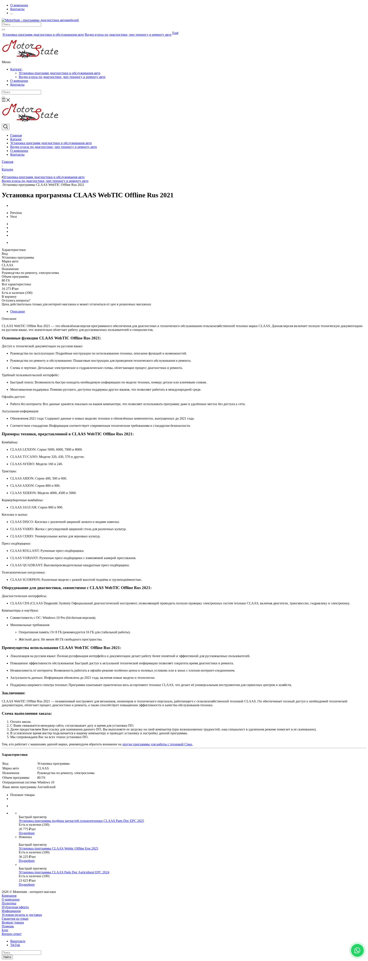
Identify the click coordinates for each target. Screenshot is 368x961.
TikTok (15, 945)
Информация (11, 911)
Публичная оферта (15, 907)
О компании (19, 81)
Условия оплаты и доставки (22, 915)
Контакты (17, 84)
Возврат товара (13, 922)
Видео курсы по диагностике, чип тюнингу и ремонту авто (62, 77)
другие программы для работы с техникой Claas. (157, 744)
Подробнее (27, 833)
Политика (9, 903)
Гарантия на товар (15, 918)
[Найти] (3, 29)
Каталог (16, 69)
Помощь (8, 926)
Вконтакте (17, 941)
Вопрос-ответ (12, 934)
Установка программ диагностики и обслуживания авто (59, 73)
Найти (7, 957)
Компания (9, 895)
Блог (5, 930)
